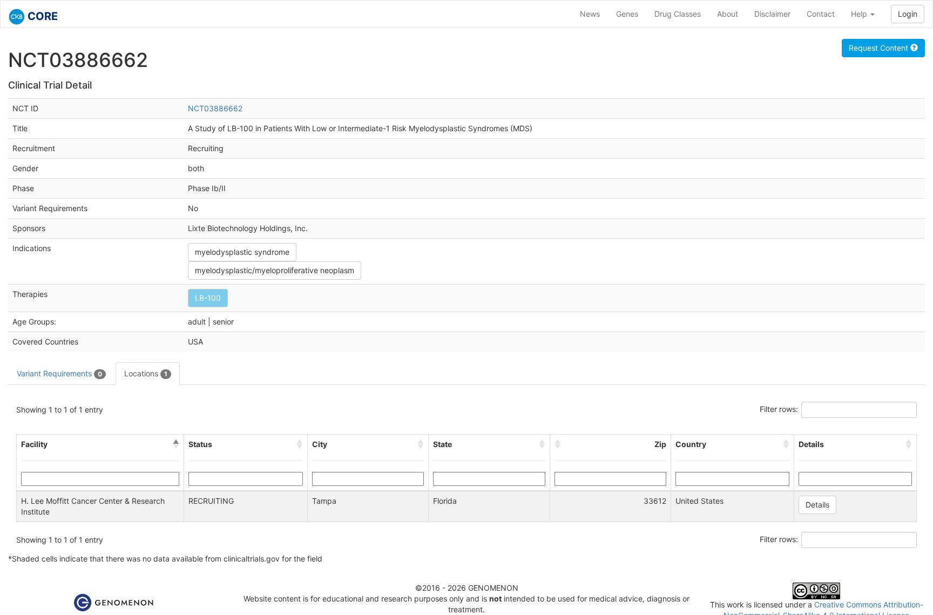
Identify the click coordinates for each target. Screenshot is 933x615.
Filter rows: (779, 409)
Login (907, 13)
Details (817, 504)
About (727, 13)
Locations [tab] (145, 373)
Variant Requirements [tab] (59, 373)
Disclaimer (772, 13)
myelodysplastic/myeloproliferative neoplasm (274, 270)
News (590, 13)
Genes (627, 13)
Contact (821, 13)
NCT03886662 (215, 108)
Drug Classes (677, 13)
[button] (176, 444)
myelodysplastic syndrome (242, 251)
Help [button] (860, 13)
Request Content (879, 47)
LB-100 (208, 297)
